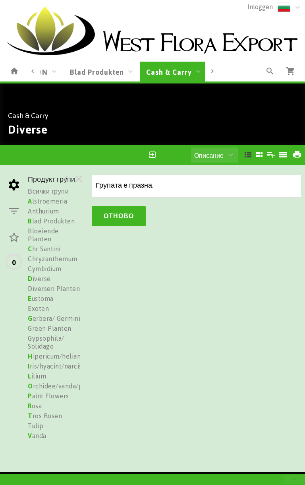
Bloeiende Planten (43, 235)
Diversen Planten (54, 289)
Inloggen (260, 7)
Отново (119, 216)
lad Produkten (51, 221)
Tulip (36, 426)
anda (37, 436)
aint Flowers (48, 396)
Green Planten (49, 328)
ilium (37, 376)
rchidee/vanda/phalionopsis (72, 386)
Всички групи (48, 191)
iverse (39, 279)
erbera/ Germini (54, 318)
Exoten (38, 308)
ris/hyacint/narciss (56, 366)
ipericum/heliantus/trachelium (76, 356)
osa (35, 406)
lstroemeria (47, 201)
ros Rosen (45, 416)
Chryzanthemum (52, 259)
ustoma (41, 299)
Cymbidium (45, 269)
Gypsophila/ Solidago (46, 342)
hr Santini (44, 249)
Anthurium (43, 211)
